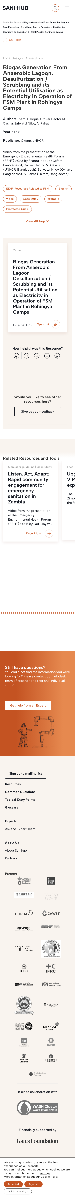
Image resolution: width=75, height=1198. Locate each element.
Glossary (11, 807)
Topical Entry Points (20, 800)
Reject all (33, 1184)
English (63, 188)
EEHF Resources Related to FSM (27, 188)
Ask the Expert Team (20, 829)
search (17, 22)
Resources (13, 784)
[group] (30, 501)
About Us (12, 843)
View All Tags (36, 221)
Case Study (30, 199)
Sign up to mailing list (25, 773)
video (10, 199)
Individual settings (18, 1191)
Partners (11, 858)
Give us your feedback (37, 411)
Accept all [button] (13, 1184)
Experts (11, 821)
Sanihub (7, 22)
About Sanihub (16, 850)
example (53, 199)
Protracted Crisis (17, 209)
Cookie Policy (49, 1176)
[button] (67, 8)
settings (45, 1173)
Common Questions (20, 792)
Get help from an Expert (28, 705)
